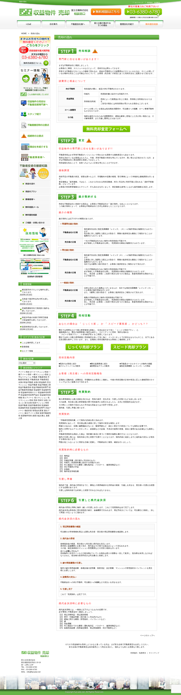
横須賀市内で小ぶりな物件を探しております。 (35, 291)
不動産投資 (34, 379)
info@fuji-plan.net (33, 672)
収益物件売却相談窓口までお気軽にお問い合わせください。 (143, 10)
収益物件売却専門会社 (30, 395)
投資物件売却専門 (37, 408)
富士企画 (28, 403)
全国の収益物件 (40, 382)
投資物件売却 (23, 408)
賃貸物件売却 (26, 416)
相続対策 (28, 410)
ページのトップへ (147, 635)
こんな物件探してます (31, 343)
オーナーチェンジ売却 (39, 372)
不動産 (34, 377)
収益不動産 (32, 385)
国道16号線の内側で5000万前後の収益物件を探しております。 (35, 318)
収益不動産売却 (24, 387)
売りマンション (40, 398)
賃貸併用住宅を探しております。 (35, 327)
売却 (35, 400)
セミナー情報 (27, 351)
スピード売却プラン (69, 334)
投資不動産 (23, 405)
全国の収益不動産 (25, 382)
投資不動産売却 (34, 405)
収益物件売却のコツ (29, 392)
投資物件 (45, 405)
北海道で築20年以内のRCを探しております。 (35, 300)
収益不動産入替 (44, 385)
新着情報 (25, 347)
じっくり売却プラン (125, 330)
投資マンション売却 (40, 403)
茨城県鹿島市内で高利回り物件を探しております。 (35, 309)
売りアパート (28, 398)
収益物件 (37, 390)
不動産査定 (44, 379)
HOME (24, 33)
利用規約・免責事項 (153, 2)
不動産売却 (42, 377)
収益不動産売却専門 (40, 387)
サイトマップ (138, 2)
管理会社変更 (37, 410)
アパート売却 (23, 372)
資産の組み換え (38, 416)
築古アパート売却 (31, 413)
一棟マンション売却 (40, 374)
